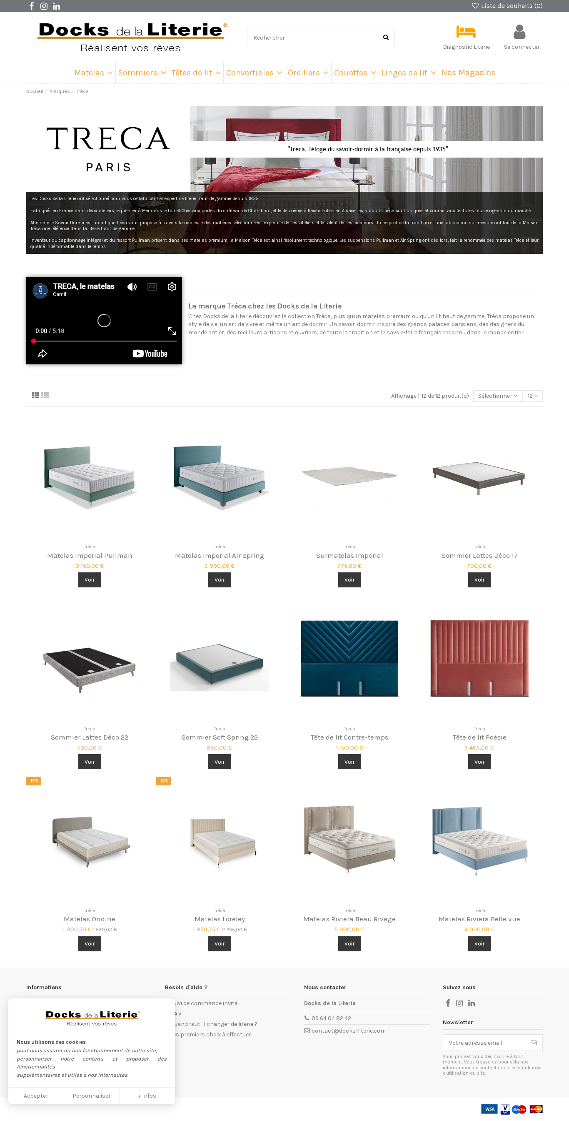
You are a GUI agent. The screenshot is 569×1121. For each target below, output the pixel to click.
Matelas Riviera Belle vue (479, 919)
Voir (90, 579)
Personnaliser (91, 1095)
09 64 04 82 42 (331, 1018)
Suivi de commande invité (203, 1003)
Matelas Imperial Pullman (89, 555)
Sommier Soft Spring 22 (220, 737)
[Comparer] (89, 537)
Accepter (36, 1095)
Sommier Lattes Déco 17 (480, 555)
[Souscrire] (533, 1043)
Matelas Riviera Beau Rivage (349, 919)
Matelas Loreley (220, 919)
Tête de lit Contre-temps (349, 737)
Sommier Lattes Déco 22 (89, 737)
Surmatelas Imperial (349, 555)
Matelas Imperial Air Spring (219, 555)
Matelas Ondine (89, 919)
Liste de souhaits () (511, 6)
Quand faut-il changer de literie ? (213, 1024)
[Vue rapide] (101, 537)
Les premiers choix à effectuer (210, 1034)
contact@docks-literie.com (349, 1030)
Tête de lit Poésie (480, 737)
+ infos (147, 1095)
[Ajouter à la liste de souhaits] (78, 537)
